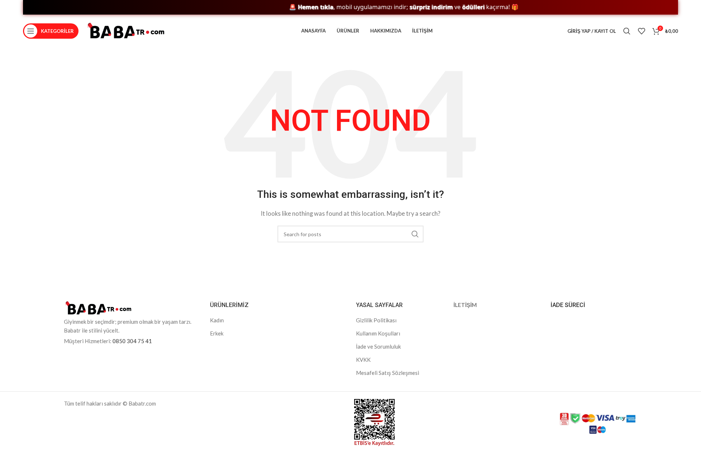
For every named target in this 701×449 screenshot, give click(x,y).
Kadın (217, 320)
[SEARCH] (415, 234)
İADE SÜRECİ (568, 305)
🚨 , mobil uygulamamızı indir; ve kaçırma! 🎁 (395, 7)
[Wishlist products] (641, 31)
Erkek (216, 333)
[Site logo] (126, 30)
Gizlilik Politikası (376, 320)
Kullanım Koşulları (378, 333)
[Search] (627, 31)
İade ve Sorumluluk (378, 346)
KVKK (363, 359)
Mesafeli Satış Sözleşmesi (387, 372)
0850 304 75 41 (132, 341)
